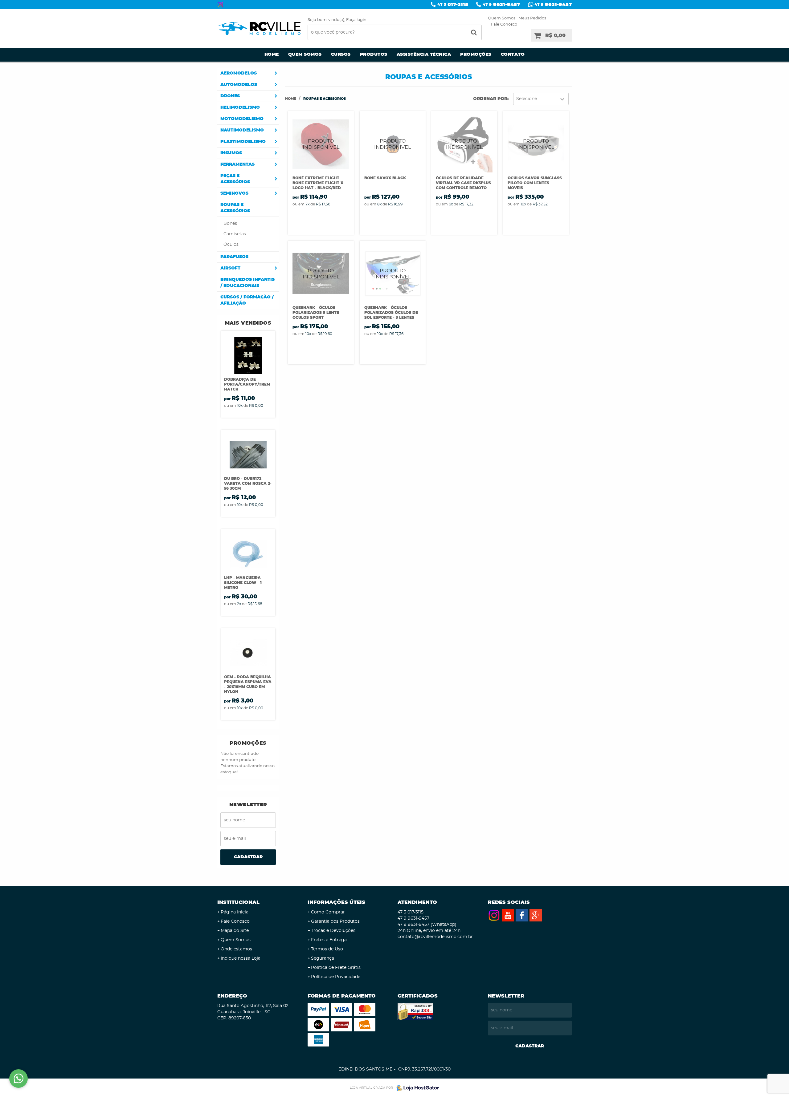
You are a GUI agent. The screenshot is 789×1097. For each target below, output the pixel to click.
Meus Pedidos (532, 18)
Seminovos (234, 193)
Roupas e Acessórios (235, 208)
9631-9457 (501, 4)
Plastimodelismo (243, 142)
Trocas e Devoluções (333, 931)
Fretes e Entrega (329, 940)
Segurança (322, 958)
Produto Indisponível (320, 144)
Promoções (476, 54)
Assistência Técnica (424, 54)
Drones (230, 96)
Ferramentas (237, 164)
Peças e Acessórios (235, 179)
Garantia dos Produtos (335, 921)
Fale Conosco (504, 24)
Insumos (231, 153)
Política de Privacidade (335, 977)
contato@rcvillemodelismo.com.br (435, 937)
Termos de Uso (327, 949)
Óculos (231, 244)
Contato (513, 54)
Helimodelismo (240, 107)
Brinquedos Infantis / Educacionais (247, 282)
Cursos (341, 54)
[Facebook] (522, 915)
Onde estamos (236, 949)
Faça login (356, 20)
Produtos (373, 54)
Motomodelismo (242, 119)
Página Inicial (235, 912)
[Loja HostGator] (416, 1088)
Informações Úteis (336, 902)
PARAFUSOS (234, 257)
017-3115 (452, 4)
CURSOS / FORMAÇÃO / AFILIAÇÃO (247, 300)
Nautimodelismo (242, 130)
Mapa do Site (235, 931)
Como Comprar (328, 912)
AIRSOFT (230, 268)
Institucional (238, 902)
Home (271, 54)
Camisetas (234, 234)
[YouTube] (508, 915)
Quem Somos (501, 18)
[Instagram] (220, 5)
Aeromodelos (238, 73)
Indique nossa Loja (240, 958)
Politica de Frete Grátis (336, 967)
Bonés (230, 223)
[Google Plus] (535, 915)
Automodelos (238, 85)
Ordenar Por (490, 99)
